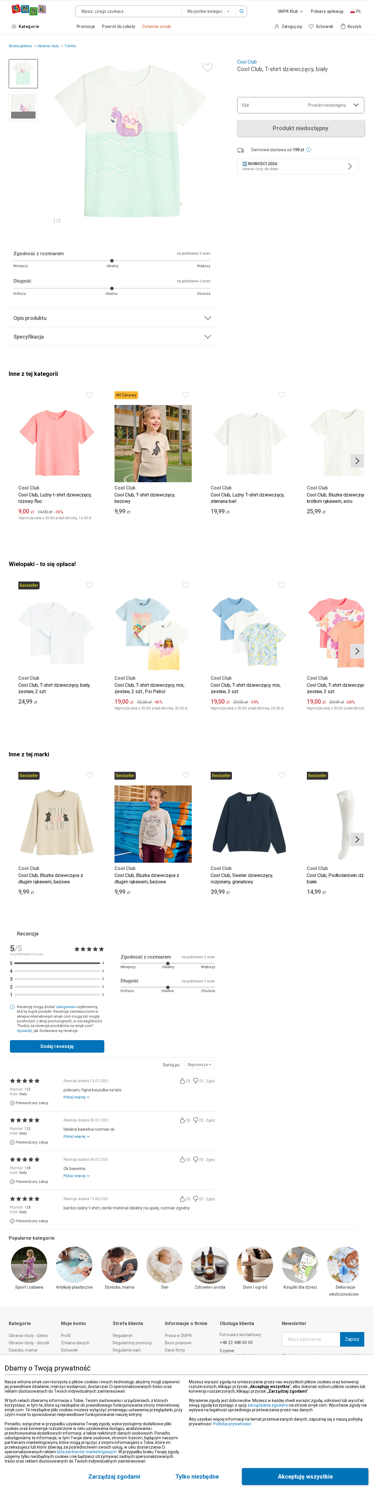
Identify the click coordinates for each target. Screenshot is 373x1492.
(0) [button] (188, 1081)
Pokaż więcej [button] (74, 1097)
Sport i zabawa (29, 1287)
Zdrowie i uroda (210, 1287)
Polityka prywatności (232, 1423)
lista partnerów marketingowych (87, 1451)
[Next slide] (209, 143)
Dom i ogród (255, 1287)
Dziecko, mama (119, 1287)
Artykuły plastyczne (74, 1287)
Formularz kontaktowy (240, 1334)
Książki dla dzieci (300, 1287)
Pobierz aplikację (327, 11)
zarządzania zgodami (267, 1405)
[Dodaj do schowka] (206, 66)
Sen (164, 1287)
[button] (241, 11)
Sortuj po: (171, 1065)
